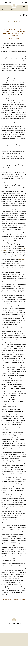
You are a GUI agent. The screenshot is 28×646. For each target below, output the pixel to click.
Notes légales (14, 638)
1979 (8, 9)
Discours (3, 9)
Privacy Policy (14, 642)
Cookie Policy (14, 640)
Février (11, 9)
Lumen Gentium (5, 124)
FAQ (14, 636)
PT (19, 22)
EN (8, 22)
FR (14, 22)
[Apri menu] (26, 3)
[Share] (27, 15)
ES (11, 22)
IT (16, 22)
